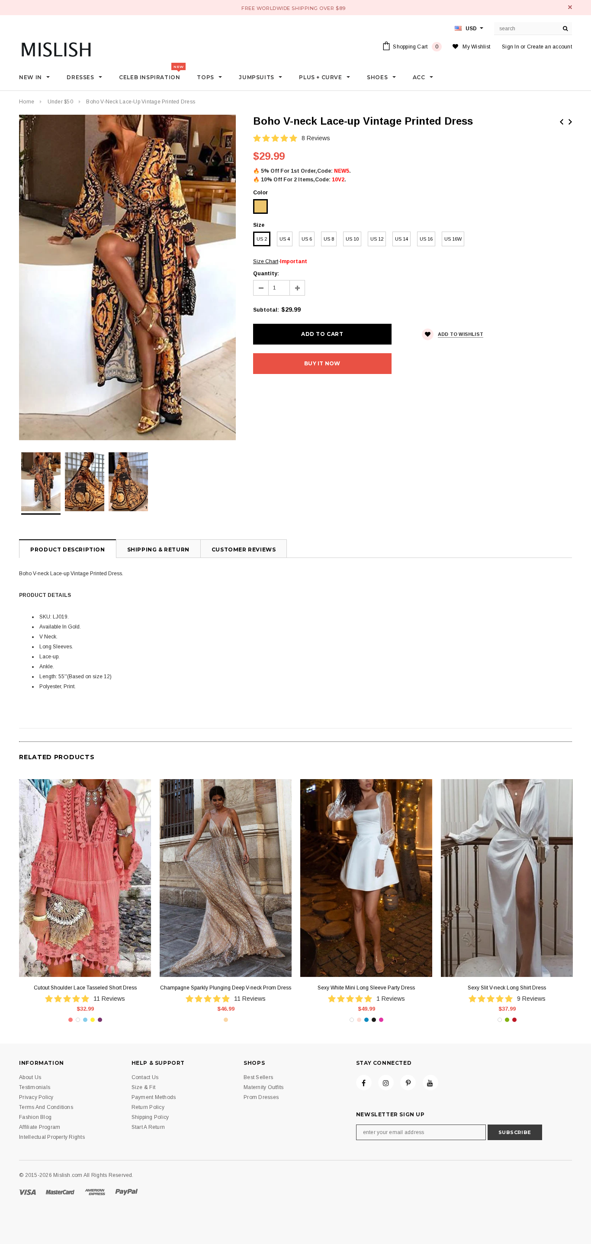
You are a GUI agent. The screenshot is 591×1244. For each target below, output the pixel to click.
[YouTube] (430, 1082)
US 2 (262, 239)
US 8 (329, 239)
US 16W (453, 239)
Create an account (549, 47)
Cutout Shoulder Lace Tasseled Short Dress (85, 988)
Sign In (510, 47)
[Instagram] (386, 1082)
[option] (127, 277)
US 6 (307, 239)
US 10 (352, 239)
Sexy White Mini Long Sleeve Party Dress (366, 988)
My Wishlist (476, 47)
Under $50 (60, 102)
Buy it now (322, 363)
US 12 (376, 239)
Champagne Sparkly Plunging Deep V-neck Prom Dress (225, 988)
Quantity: (266, 274)
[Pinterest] (408, 1082)
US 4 (284, 239)
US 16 (426, 239)
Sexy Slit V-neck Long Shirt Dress (507, 988)
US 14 (401, 239)
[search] (565, 28)
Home (26, 102)
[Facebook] (364, 1082)
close (570, 7)
